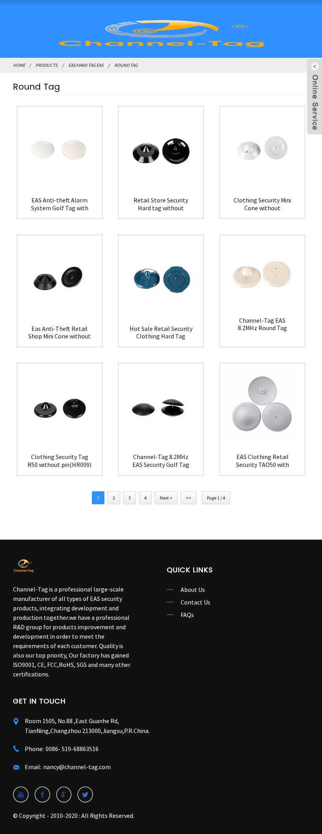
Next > (166, 498)
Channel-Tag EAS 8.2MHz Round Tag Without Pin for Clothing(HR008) (262, 324)
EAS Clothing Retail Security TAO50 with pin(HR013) (262, 460)
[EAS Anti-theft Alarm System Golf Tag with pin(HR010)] (59, 149)
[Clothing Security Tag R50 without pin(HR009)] (59, 405)
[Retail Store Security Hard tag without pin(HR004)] (161, 149)
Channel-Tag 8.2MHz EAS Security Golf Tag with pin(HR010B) (160, 460)
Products (46, 65)
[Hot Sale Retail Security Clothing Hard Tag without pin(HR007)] (161, 277)
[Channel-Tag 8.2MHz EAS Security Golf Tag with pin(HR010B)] (161, 405)
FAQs (187, 615)
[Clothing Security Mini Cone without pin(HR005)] (262, 149)
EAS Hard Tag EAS (85, 65)
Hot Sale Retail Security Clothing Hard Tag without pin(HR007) (161, 332)
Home (19, 65)
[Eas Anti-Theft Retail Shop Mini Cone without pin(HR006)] (59, 277)
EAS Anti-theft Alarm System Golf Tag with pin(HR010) (59, 204)
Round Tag (125, 65)
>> (188, 498)
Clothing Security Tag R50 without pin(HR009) (59, 460)
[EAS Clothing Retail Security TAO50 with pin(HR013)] (262, 405)
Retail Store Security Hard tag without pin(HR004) (161, 204)
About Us (193, 589)
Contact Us (195, 602)
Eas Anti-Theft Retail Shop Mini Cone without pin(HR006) (59, 332)
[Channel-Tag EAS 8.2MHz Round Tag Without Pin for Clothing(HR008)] (262, 273)
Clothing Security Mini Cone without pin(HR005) (262, 204)
